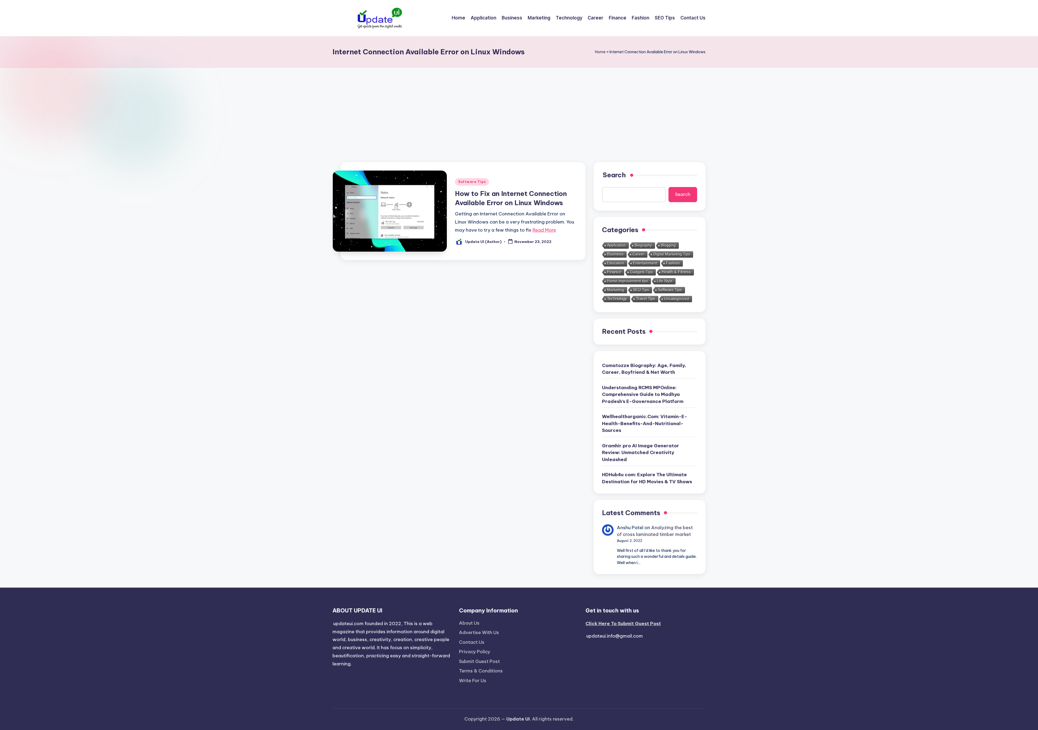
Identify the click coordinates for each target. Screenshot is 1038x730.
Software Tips (472, 182)
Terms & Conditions (481, 671)
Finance (614, 272)
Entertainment (645, 263)
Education (615, 263)
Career (638, 254)
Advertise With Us (479, 632)
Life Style (665, 281)
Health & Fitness (676, 272)
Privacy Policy (474, 652)
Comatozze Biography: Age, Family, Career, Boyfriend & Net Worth (644, 368)
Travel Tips (645, 299)
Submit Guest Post (479, 661)
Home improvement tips (627, 281)
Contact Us (471, 642)
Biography (643, 245)
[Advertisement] (519, 108)
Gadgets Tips (641, 272)
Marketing (615, 290)
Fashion (673, 263)
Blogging (668, 245)
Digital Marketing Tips (671, 254)
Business (615, 254)
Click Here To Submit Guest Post (623, 623)
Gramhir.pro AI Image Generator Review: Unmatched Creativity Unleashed (640, 452)
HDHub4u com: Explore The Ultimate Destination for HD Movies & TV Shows (647, 478)
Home (600, 51)
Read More (544, 230)
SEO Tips (641, 290)
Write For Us (472, 681)
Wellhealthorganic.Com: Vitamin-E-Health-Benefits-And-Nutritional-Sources (644, 423)
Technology (617, 299)
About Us (469, 623)
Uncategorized (676, 299)
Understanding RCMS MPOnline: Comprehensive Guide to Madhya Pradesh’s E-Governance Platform (642, 394)
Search (682, 194)
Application (616, 245)
